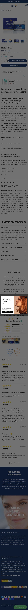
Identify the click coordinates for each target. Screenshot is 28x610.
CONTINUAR (7, 311)
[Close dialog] (26, 297)
